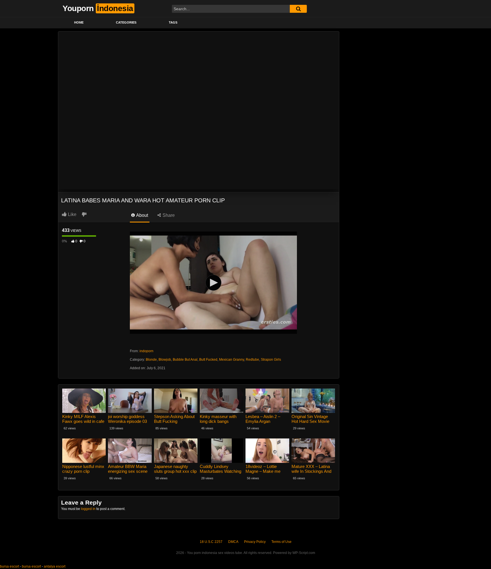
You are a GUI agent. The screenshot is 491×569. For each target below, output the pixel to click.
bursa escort (9, 566)
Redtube (252, 360)
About (141, 215)
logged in (88, 509)
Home (79, 22)
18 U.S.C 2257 (211, 542)
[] (298, 9)
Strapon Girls (271, 360)
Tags (173, 22)
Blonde (151, 360)
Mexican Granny (231, 360)
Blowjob (165, 360)
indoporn (146, 351)
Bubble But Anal (185, 360)
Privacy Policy (255, 542)
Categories (126, 22)
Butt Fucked (208, 360)
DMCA (233, 542)
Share (168, 215)
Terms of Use (281, 542)
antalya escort (54, 566)
